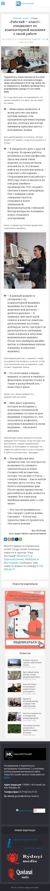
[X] (16, 539)
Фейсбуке (30, 559)
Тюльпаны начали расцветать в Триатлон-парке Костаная (31, 729)
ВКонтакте (23, 555)
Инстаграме (11, 562)
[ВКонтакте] (5, 539)
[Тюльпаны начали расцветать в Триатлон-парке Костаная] (15, 728)
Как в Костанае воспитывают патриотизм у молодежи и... (29, 688)
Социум (34, 18)
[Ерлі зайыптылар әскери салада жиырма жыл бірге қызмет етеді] (15, 675)
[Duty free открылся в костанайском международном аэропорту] (15, 716)
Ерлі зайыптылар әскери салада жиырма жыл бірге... (32, 674)
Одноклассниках (14, 559)
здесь (7, 777)
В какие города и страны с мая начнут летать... (32, 662)
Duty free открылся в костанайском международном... (32, 715)
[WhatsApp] (20, 539)
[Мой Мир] (13, 539)
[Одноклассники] (9, 539)
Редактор (36, 39)
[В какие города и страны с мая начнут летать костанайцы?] (15, 663)
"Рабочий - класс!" (21, 18)
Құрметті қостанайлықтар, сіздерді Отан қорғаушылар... (30, 702)
